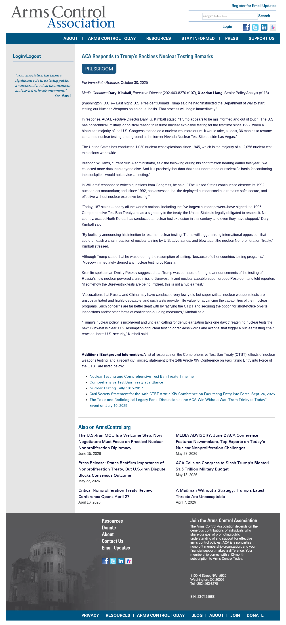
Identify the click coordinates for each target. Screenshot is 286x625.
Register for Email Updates (254, 6)
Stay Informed (198, 38)
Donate (109, 527)
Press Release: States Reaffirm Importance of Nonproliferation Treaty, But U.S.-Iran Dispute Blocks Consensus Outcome (121, 469)
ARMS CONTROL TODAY (161, 615)
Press (231, 38)
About (70, 38)
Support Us (262, 38)
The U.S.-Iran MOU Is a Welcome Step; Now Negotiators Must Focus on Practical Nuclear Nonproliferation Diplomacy (120, 441)
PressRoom (99, 69)
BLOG (197, 615)
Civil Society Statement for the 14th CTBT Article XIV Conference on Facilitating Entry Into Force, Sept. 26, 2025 (182, 394)
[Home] (63, 16)
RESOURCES (118, 615)
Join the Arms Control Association (223, 520)
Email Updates (116, 547)
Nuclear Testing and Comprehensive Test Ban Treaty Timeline (142, 376)
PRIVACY (90, 615)
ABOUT (216, 615)
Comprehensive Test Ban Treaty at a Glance (126, 382)
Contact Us (112, 541)
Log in (227, 26)
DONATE (255, 615)
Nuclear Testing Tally (108, 388)
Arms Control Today (112, 38)
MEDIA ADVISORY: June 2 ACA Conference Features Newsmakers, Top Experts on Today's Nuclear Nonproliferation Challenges (220, 441)
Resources (158, 38)
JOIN (235, 615)
